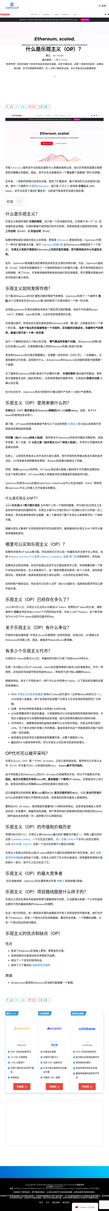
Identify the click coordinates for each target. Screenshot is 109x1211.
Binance (22, 1045)
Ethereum (63, 240)
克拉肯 (54, 1045)
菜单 (104, 5)
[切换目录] (18, 201)
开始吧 (20, 1086)
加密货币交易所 (41, 965)
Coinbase (87, 1045)
